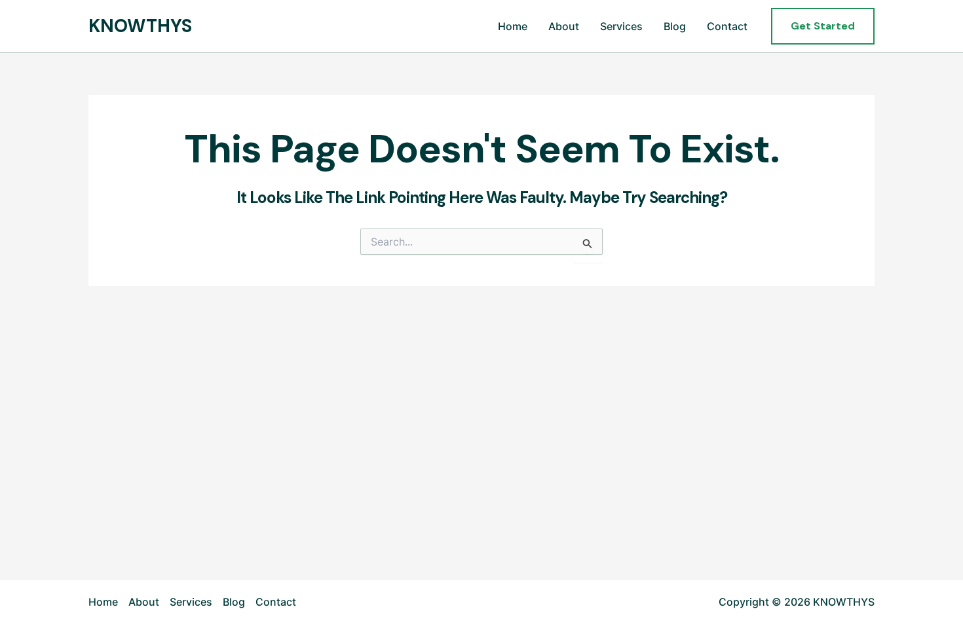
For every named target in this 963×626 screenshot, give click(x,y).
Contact (727, 26)
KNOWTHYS (140, 26)
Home (512, 26)
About (563, 26)
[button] (823, 26)
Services (621, 26)
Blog (675, 26)
